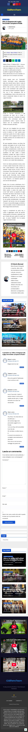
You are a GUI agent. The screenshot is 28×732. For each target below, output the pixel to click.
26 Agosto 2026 (8, 593)
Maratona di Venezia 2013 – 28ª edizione (8, 256)
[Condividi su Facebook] (4, 60)
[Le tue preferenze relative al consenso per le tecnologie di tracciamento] (25, 729)
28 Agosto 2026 (8, 562)
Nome (4, 488)
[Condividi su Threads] (10, 60)
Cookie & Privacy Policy (14, 704)
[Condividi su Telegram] (16, 60)
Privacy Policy (5, 539)
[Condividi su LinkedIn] (19, 60)
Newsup (22, 686)
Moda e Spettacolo (8, 603)
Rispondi (22, 367)
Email (4, 496)
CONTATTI (19, 700)
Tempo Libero (6, 587)
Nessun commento (8, 564)
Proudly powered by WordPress (10, 686)
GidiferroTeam (14, 10)
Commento (5, 460)
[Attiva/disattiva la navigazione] (14, 15)
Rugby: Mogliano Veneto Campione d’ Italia (18, 256)
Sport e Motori (6, 19)
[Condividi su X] (7, 60)
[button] (26, 14)
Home (8, 52)
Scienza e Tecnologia (8, 556)
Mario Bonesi (12, 26)
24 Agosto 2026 (8, 609)
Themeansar (14, 688)
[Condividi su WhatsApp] (13, 60)
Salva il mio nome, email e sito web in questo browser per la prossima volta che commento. (13, 516)
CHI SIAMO (9, 700)
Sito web (4, 504)
